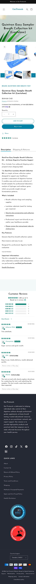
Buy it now (18, 126)
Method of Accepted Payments (14, 489)
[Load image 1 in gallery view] (9, 75)
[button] (4, 9)
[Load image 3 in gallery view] (27, 75)
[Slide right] (33, 75)
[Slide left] (2, 75)
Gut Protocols (10, 571)
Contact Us (7, 468)
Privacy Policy (8, 476)
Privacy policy (20, 573)
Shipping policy (12, 576)
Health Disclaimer (8, 267)
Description (6, 150)
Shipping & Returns (21, 150)
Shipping (4, 101)
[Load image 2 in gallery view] (18, 75)
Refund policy (11, 573)
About (6, 463)
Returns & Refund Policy (12, 472)
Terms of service (30, 573)
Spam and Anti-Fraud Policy (13, 494)
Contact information (24, 576)
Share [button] (7, 133)
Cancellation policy (19, 579)
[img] (5, 324)
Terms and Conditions (11, 481)
